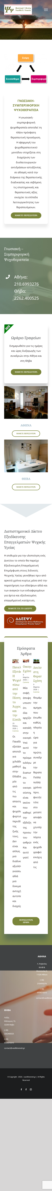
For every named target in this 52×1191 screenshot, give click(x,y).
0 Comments (16, 729)
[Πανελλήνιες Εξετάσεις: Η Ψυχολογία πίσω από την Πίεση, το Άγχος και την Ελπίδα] (15, 661)
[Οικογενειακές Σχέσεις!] (26, 661)
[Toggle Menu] (46, 10)
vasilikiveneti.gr (30, 1077)
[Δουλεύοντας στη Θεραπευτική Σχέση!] (36, 661)
